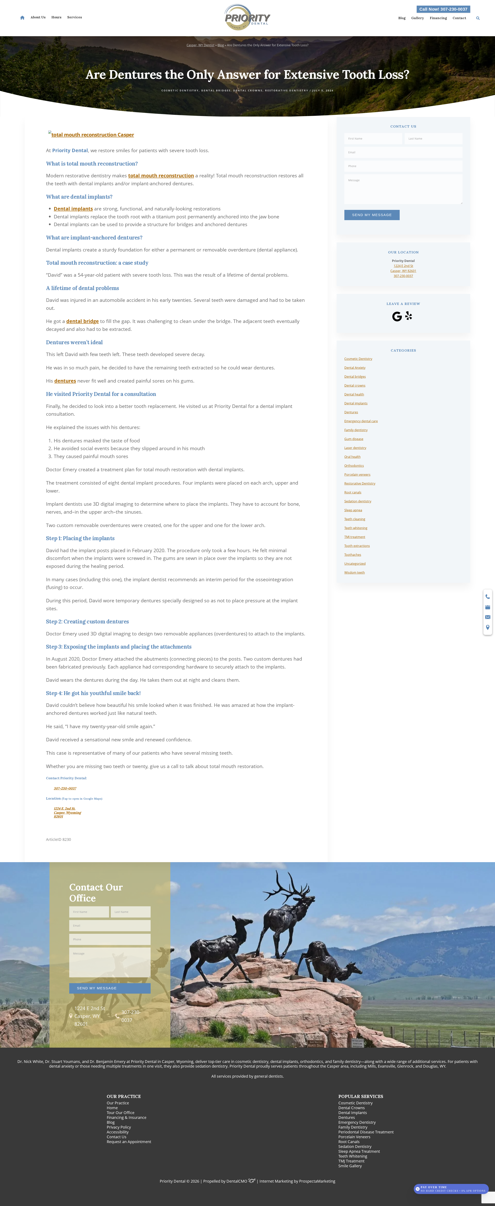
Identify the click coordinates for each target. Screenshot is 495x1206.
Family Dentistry (352, 1127)
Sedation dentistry (357, 501)
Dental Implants (352, 1112)
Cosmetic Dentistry (358, 359)
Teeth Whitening (352, 1156)
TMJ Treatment (351, 1161)
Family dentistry (356, 430)
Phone (403, 160)
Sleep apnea (353, 510)
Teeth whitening (355, 528)
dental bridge (82, 321)
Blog (401, 18)
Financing (438, 18)
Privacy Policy (119, 1127)
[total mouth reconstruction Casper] (91, 132)
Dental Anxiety (354, 368)
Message (109, 947)
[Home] (22, 18)
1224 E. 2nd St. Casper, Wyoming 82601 (67, 812)
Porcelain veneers (357, 474)
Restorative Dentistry (359, 483)
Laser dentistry (355, 448)
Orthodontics (354, 466)
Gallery (417, 18)
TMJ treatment (354, 537)
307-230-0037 (65, 788)
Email (403, 146)
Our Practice (118, 1103)
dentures (65, 380)
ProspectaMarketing (317, 1181)
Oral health (352, 457)
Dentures (351, 412)
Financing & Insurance (126, 1117)
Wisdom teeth (354, 572)
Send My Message (372, 215)
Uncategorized (355, 563)
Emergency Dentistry (357, 1122)
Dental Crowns (351, 1107)
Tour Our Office (120, 1112)
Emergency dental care (361, 421)
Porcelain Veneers (354, 1136)
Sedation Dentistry (354, 1146)
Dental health (354, 394)
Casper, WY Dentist (200, 45)
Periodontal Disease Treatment (366, 1132)
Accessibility (118, 1132)
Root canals (352, 492)
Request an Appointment (129, 1141)
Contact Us (116, 1136)
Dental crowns (354, 385)
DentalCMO (237, 1181)
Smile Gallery (350, 1165)
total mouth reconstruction (161, 175)
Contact (459, 18)
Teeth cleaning (354, 519)
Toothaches (352, 555)
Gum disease (353, 439)
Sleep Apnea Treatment (359, 1151)
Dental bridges (355, 376)
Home (112, 1107)
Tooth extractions (357, 546)
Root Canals (349, 1141)
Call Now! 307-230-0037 (443, 9)
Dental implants (73, 208)
